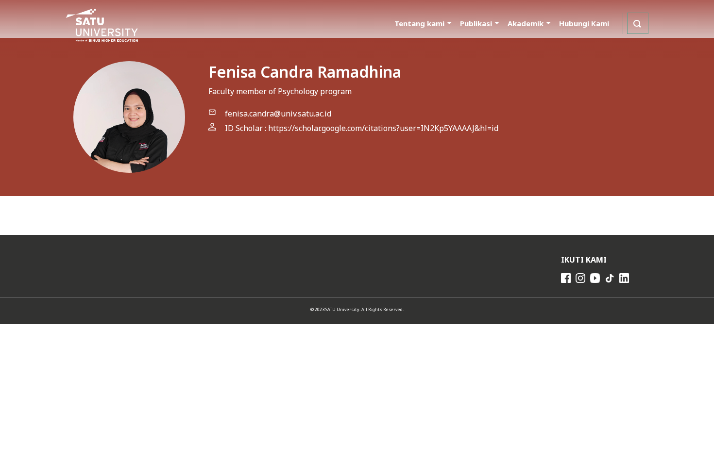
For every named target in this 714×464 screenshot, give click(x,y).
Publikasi (476, 23)
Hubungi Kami (584, 23)
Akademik (526, 23)
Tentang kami (419, 23)
